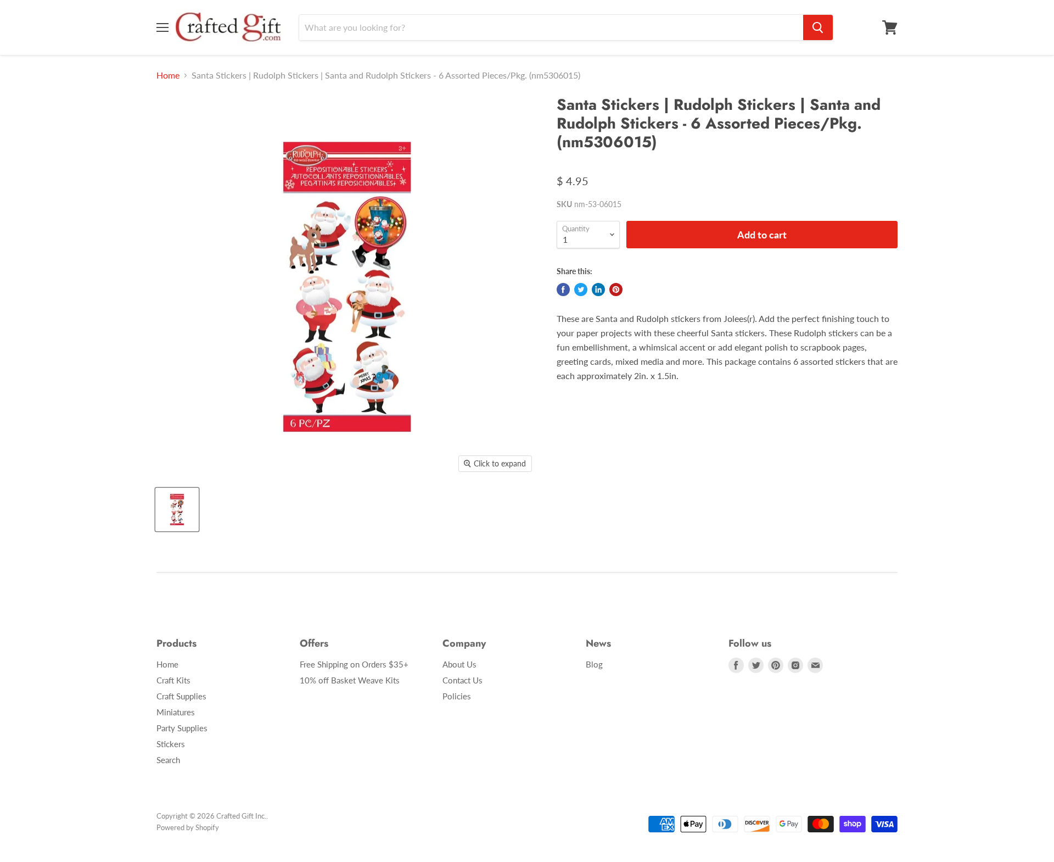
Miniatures (175, 712)
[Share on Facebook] (563, 289)
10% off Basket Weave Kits (350, 680)
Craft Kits (173, 680)
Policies (456, 696)
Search (168, 760)
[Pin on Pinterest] (616, 289)
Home (168, 75)
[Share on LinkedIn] (598, 289)
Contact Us (462, 680)
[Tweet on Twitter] (580, 289)
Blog (594, 664)
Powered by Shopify (187, 827)
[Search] (818, 27)
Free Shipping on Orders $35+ (354, 664)
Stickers (170, 744)
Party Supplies (182, 728)
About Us (459, 664)
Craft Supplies (181, 696)
